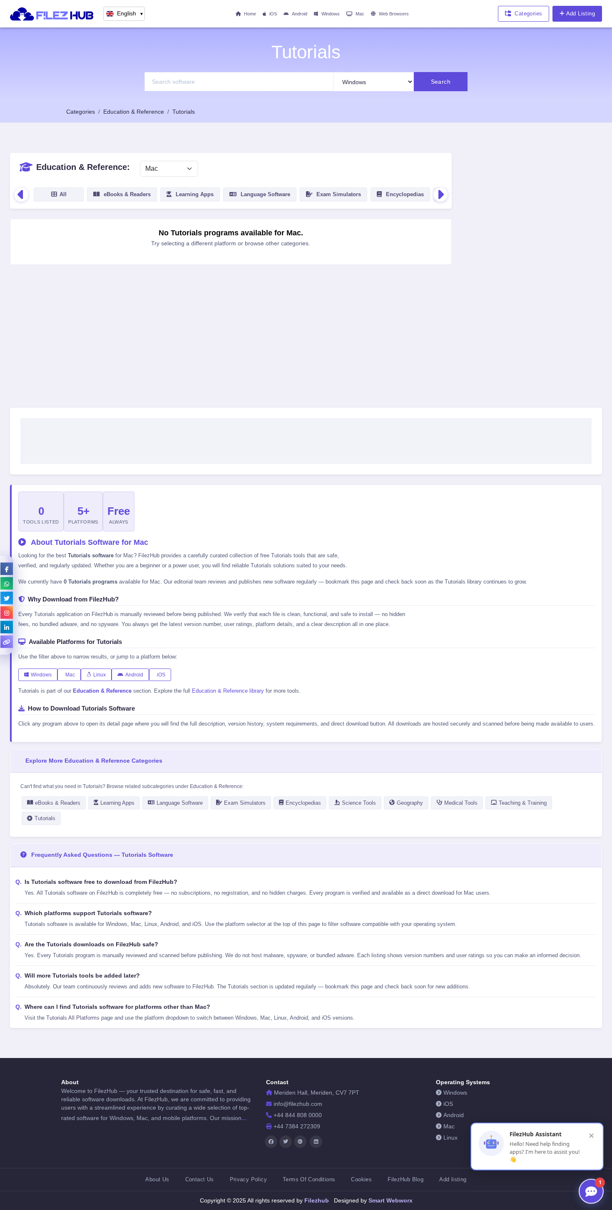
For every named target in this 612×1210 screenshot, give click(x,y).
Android (299, 13)
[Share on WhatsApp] (6, 583)
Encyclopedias (303, 803)
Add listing (452, 1179)
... (243, 1118)
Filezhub (316, 1200)
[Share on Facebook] (6, 568)
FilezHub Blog (405, 1179)
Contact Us (199, 1179)
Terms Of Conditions (309, 1179)
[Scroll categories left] (21, 194)
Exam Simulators (245, 803)
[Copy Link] (6, 641)
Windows (330, 13)
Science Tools (359, 803)
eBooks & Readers (57, 803)
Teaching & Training (523, 803)
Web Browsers (394, 13)
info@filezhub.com (298, 1104)
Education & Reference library (228, 691)
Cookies (361, 1179)
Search (441, 81)
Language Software (180, 803)
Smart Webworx (390, 1200)
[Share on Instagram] (6, 612)
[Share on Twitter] (6, 597)
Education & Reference (216, 786)
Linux (99, 675)
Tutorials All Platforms (73, 1018)
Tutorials (45, 818)
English (130, 13)
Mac (360, 13)
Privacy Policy (248, 1179)
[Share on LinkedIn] (6, 627)
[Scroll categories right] (440, 194)
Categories (528, 13)
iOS (273, 13)
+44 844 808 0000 (298, 1115)
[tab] (59, 194)
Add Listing (580, 13)
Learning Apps (117, 803)
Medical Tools (461, 803)
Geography (410, 803)
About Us (157, 1179)
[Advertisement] (531, 278)
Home (250, 13)
